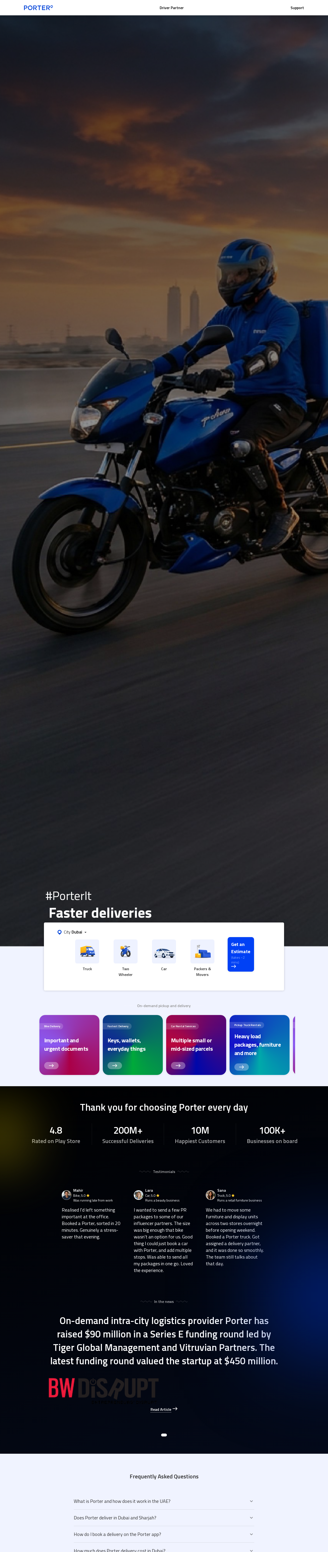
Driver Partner (172, 8)
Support (297, 8)
